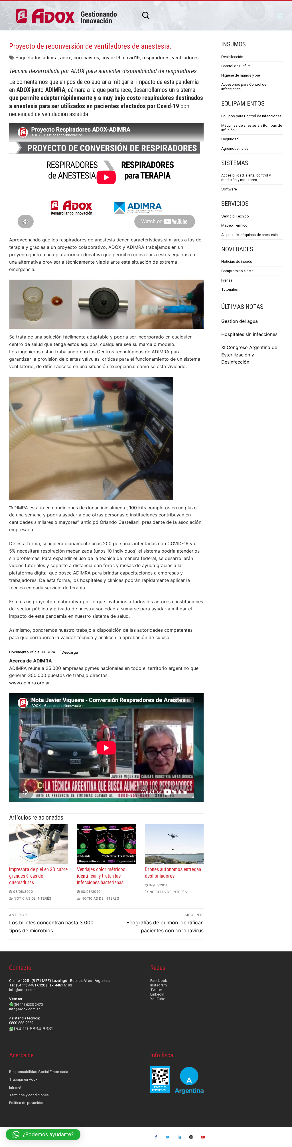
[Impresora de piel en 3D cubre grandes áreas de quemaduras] (38, 844)
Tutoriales (229, 289)
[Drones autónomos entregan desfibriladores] (174, 844)
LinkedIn (157, 994)
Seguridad (230, 139)
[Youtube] (202, 1137)
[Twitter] (167, 1137)
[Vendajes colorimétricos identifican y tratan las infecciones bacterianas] (106, 844)
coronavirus (86, 57)
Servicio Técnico (235, 216)
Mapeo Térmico (234, 225)
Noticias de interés (236, 261)
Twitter (156, 990)
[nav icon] (280, 16)
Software (229, 189)
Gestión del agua (239, 321)
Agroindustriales (234, 148)
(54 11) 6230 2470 (28, 1004)
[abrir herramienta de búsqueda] (146, 16)
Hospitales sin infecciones (249, 334)
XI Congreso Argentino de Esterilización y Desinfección (249, 354)
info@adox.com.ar (24, 990)
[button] (43, 1134)
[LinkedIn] (179, 1137)
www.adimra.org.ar (29, 683)
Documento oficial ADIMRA (32, 652)
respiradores (155, 57)
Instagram (158, 985)
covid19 (131, 57)
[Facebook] (156, 1137)
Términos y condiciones (29, 1095)
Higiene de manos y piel (241, 75)
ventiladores (185, 57)
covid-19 (111, 57)
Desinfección (232, 57)
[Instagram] (190, 1137)
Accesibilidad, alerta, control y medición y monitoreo (246, 177)
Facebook (158, 980)
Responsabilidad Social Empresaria (38, 1072)
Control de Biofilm (236, 66)
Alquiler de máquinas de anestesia (249, 235)
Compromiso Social (237, 271)
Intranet (15, 1087)
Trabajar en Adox (23, 1079)
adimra (50, 57)
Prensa (226, 280)
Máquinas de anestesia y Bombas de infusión (251, 127)
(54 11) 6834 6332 (34, 1028)
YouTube (157, 999)
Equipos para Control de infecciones (251, 116)
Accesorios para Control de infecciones (243, 86)
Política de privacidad (26, 1103)
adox (65, 57)
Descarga (70, 652)
